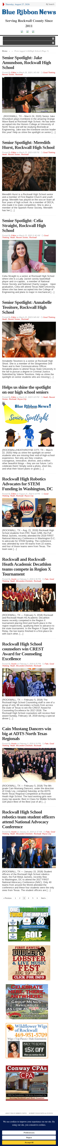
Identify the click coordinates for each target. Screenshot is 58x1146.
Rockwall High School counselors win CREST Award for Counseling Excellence (23, 651)
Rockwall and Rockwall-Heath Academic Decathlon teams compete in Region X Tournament (26, 567)
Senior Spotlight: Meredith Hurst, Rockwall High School (28, 145)
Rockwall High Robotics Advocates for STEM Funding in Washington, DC (27, 483)
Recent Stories (8, 74)
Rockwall (19, 74)
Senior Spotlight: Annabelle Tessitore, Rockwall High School (27, 307)
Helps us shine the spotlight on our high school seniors (26, 390)
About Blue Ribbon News (16, 1113)
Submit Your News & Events (41, 1113)
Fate (46, 579)
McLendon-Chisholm (24, 581)
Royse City (21, 399)
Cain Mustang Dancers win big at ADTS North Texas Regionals (26, 733)
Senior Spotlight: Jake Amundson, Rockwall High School (26, 62)
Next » (43, 898)
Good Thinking (49, 73)
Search (51, 4)
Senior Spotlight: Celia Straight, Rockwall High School (24, 225)
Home (4, 50)
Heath (4, 154)
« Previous (7, 898)
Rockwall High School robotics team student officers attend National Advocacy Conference (28, 819)
